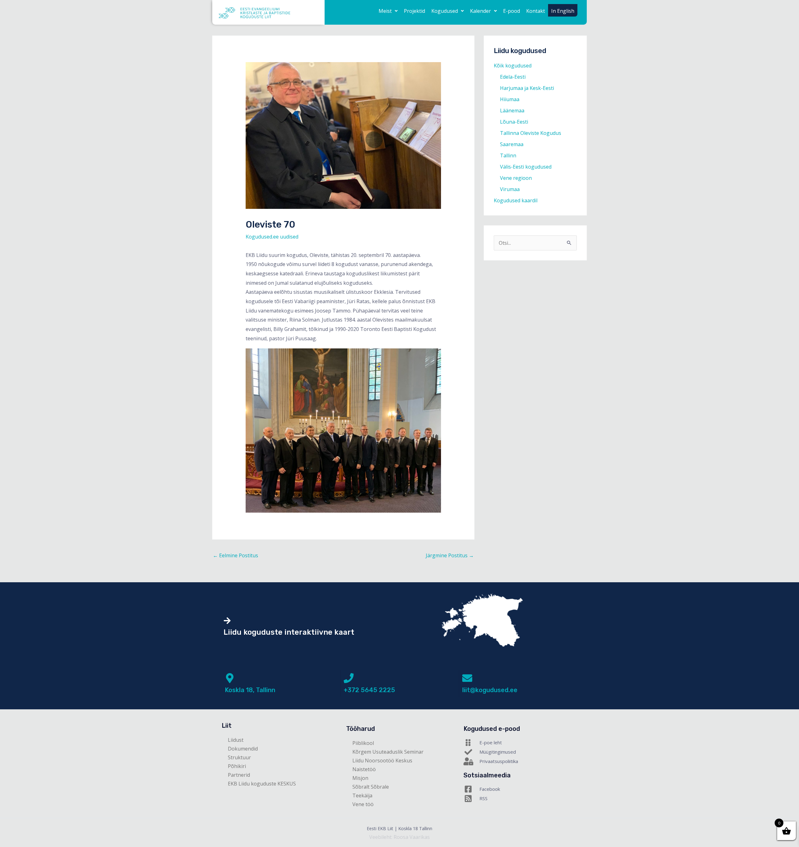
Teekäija (362, 795)
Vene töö (363, 804)
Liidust (235, 739)
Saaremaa (511, 144)
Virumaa (510, 189)
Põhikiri (237, 766)
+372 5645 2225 (369, 690)
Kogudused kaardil (515, 200)
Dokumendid (243, 748)
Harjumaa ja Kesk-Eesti (527, 88)
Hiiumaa (509, 99)
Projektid (414, 10)
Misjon (360, 778)
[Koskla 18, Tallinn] (230, 678)
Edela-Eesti (513, 76)
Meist (385, 10)
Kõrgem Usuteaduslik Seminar (388, 751)
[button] (388, 11)
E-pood (511, 10)
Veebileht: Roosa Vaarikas (399, 837)
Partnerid (239, 774)
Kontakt (535, 10)
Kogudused (444, 10)
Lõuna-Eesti (514, 121)
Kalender (480, 10)
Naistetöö (364, 769)
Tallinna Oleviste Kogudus (530, 133)
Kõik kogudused (513, 65)
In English (562, 10)
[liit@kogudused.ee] (467, 678)
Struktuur (239, 757)
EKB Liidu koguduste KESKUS (262, 783)
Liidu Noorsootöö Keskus (382, 760)
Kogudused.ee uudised (272, 236)
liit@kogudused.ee (489, 690)
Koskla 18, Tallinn (250, 690)
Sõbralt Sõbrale (370, 786)
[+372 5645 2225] (349, 678)
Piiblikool (363, 743)
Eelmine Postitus (235, 555)
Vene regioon (516, 178)
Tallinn (508, 155)
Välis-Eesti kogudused (525, 166)
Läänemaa (512, 110)
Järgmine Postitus (450, 555)
